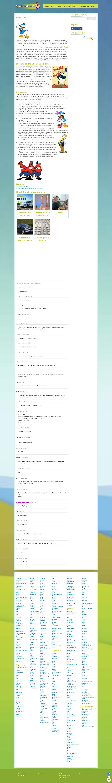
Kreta (53, 683)
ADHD (53, 578)
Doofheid (54, 597)
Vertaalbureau (19, 661)
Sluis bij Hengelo (44, 694)
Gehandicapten (55, 608)
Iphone (68, 667)
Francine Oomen (71, 584)
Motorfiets (42, 680)
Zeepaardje (32, 683)
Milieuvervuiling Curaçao (21, 598)
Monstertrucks (70, 714)
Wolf (31, 677)
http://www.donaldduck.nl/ (24, 186)
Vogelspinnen (33, 664)
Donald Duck (70, 583)
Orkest (83, 592)
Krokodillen (32, 605)
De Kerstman (43, 622)
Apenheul (18, 670)
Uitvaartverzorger (20, 658)
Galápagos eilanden (56, 672)
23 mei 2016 (22, 530)
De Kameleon (70, 644)
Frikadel (42, 589)
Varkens (32, 675)
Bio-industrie (70, 636)
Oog (53, 624)
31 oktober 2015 (23, 411)
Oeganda (54, 700)
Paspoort (42, 684)
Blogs (93, 6)
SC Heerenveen (85, 655)
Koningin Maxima (71, 589)
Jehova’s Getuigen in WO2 (88, 603)
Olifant (31, 622)
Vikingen (42, 712)
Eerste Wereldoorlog (45, 648)
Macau (53, 688)
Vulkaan (18, 608)
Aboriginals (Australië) (21, 583)
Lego (68, 698)
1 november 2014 (28, 296)
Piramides (42, 686)
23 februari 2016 (26, 468)
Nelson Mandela (70, 597)
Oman (53, 702)
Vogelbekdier (33, 663)
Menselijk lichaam (56, 620)
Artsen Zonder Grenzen (87, 709)
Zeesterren (32, 686)
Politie (17, 648)
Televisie (42, 702)
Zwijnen (32, 656)
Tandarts (18, 653)
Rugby (83, 653)
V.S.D (53, 642)
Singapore (54, 714)
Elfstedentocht (85, 628)
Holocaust (84, 602)
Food (83, 686)
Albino (53, 581)
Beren (17, 673)
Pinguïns (32, 636)
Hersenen (54, 613)
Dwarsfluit (84, 583)
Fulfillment (69, 661)
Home (47, 6)
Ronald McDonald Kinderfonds (89, 697)
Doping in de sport (71, 650)
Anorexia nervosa (56, 584)
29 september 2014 (26, 288)
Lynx (31, 614)
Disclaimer (22, 775)
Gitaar (83, 584)
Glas (41, 656)
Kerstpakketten (70, 684)
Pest (53, 627)
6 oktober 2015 (23, 391)
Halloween (42, 619)
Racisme (69, 728)
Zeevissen (84, 678)
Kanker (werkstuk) (56, 617)
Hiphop (83, 588)
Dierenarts (18, 628)
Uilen (31, 653)
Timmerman (18, 656)
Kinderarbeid (43, 669)
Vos (31, 666)
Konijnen (32, 603)
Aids (53, 580)
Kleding (42, 670)
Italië (53, 678)
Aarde (17, 581)
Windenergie (69, 619)
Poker (83, 650)
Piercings (69, 723)
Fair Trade (84, 692)
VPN (68, 750)
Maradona (69, 592)
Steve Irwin (69, 602)
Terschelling (55, 719)
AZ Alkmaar (84, 616)
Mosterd (42, 600)
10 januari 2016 (24, 352)
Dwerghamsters (19, 694)
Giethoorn (42, 655)
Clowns (17, 627)
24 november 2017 (23, 548)
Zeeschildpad (33, 684)
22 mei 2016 (24, 520)
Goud (68, 672)
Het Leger (18, 644)
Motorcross (84, 642)
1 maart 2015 (22, 382)
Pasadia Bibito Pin (71, 720)
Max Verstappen (70, 595)
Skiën (83, 663)
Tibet (53, 720)
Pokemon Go (70, 725)
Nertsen (32, 619)
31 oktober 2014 (23, 323)
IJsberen (32, 586)
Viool (83, 594)
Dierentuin (18, 686)
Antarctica (54, 655)
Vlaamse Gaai (33, 658)
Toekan (31, 650)
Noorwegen (54, 698)
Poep (41, 689)
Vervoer (68, 745)
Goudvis (18, 708)
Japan (53, 681)
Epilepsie (54, 602)
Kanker (53, 614)
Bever (17, 675)
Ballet (83, 617)
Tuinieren (69, 739)
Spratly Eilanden (20, 605)
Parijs (53, 708)
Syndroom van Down (57, 641)
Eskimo (17, 588)
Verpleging (18, 659)
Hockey (83, 636)
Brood (41, 583)
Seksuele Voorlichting (57, 633)
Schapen (32, 642)
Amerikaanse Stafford (21, 666)
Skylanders (69, 733)
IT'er (17, 636)
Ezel (17, 700)
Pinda (41, 602)
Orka (31, 625)
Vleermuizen (33, 659)
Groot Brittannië (55, 675)
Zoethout (42, 611)
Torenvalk (32, 652)
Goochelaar (18, 634)
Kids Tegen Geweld (86, 695)
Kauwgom (42, 595)
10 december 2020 (23, 558)
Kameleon (32, 591)
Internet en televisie (45, 662)
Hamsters (32, 580)
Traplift (68, 737)
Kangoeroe (32, 592)
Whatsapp (69, 758)
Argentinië (54, 656)
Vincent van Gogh (71, 603)
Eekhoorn (18, 695)
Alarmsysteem (70, 626)
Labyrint (68, 695)
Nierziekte (54, 622)
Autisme (54, 588)
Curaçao (54, 666)
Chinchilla (18, 683)
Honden (32, 583)
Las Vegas (54, 684)
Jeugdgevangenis (71, 680)
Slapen (53, 636)
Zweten (53, 647)
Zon (17, 614)
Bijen (17, 678)
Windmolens (69, 620)
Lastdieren (32, 608)
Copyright (62, 773)
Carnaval (42, 617)
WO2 (83, 606)
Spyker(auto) (43, 695)
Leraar (17, 645)
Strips (41, 698)
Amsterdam (54, 653)
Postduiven (32, 638)
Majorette (84, 641)
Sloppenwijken (85, 700)
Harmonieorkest (85, 586)
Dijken (68, 648)
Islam (68, 678)
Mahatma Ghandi (71, 591)
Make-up (69, 706)
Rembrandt (69, 598)
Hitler (83, 598)
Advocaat (18, 619)
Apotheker (18, 620)
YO (17, 558)
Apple (41, 634)
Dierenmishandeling (71, 647)
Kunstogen (54, 619)
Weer (17, 611)
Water (41, 609)
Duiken (83, 625)
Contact (82, 773)
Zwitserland (54, 728)
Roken (53, 631)
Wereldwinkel (70, 756)
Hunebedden (43, 661)
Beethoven (84, 578)
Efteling (68, 658)
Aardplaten (18, 580)
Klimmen (84, 639)
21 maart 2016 (33, 502)
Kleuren (68, 694)
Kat (31, 595)
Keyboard (84, 589)
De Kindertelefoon (86, 694)
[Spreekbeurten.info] (24, 5)
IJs (41, 592)
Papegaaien (33, 633)
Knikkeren (42, 672)
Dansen (83, 581)
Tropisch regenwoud (20, 606)
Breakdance (84, 580)
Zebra (31, 678)
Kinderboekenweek (71, 686)
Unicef (83, 698)
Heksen (42, 658)
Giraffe (17, 705)
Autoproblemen (70, 630)
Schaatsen (84, 656)
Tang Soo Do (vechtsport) (88, 666)
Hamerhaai (18, 716)
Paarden (32, 627)
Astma (53, 586)
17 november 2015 (25, 427)
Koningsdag (43, 623)
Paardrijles (84, 647)
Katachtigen (33, 594)
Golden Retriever (20, 706)
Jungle (17, 594)
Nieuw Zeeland (55, 697)
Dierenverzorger (19, 631)
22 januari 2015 (25, 361)
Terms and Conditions (65, 775)
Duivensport (84, 627)
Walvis (31, 667)
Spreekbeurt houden (70, 6)
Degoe (17, 684)
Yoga (83, 677)
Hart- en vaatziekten (56, 611)
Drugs (68, 656)
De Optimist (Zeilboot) (72, 716)
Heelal (17, 592)
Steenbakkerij (43, 697)
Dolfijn (17, 689)
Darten (83, 623)
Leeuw (31, 609)
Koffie (41, 597)
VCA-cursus (69, 741)
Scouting (84, 658)
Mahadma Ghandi (44, 673)
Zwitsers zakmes (44, 722)
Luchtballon (69, 703)
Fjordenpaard (19, 702)
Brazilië (53, 661)
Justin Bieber (70, 586)
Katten (31, 597)
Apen (17, 669)
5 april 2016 (21, 511)
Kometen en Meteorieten (21, 597)
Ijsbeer (31, 584)
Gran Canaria (55, 673)
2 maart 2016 (24, 478)
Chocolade (42, 584)
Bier (41, 581)
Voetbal (83, 675)
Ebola (53, 600)
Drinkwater (69, 651)
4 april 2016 (24, 401)
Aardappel (42, 578)
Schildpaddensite (86, 720)
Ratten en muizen (34, 639)
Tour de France (85, 669)
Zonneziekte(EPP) (56, 645)
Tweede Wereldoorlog (87, 608)
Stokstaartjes (33, 647)
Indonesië (54, 677)
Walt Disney (69, 605)
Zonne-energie (70, 622)
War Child (84, 723)
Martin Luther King (71, 594)
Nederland (54, 692)
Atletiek (83, 612)
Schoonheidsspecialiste (21, 650)
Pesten (68, 722)
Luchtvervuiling (70, 705)
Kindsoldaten (70, 689)
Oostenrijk (54, 703)
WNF (83, 725)
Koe (31, 600)
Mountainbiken (85, 644)
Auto (41, 636)
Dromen (68, 653)
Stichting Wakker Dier (87, 722)
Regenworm (33, 641)
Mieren (31, 617)
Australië (54, 659)
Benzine (69, 633)
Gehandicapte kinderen (57, 606)
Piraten (42, 687)
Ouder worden (55, 625)
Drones (68, 655)
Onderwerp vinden (56, 6)
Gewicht (54, 609)
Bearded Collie (19, 672)
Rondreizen (18, 603)
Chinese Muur (19, 586)
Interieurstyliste (19, 637)
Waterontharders (70, 755)
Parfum (68, 717)
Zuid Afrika (54, 727)
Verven (68, 752)
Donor (53, 595)
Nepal (53, 694)
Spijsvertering (55, 638)
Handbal (84, 634)
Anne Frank (69, 580)
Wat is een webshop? (72, 753)
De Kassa (69, 683)
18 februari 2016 (24, 457)
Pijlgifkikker (32, 634)
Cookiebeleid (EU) (64, 778)
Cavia (17, 680)
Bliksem (69, 609)
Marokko (54, 689)
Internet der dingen (44, 664)
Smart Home (70, 734)
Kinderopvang (19, 639)
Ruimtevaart (43, 691)
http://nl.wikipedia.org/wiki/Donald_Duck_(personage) (30, 188)
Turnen (83, 670)
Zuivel (41, 613)
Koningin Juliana (70, 588)
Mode (41, 675)
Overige (23, 14)
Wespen (32, 672)
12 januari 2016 (25, 314)
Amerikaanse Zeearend (21, 667)
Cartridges (69, 639)
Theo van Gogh (44, 705)
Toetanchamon (43, 708)
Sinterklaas (43, 625)
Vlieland (54, 725)
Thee (41, 608)
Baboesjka (69, 631)
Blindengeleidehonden (57, 594)
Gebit (53, 605)
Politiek (68, 727)
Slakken (32, 644)
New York (54, 695)
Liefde (68, 702)
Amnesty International (87, 690)
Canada (54, 663)
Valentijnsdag (43, 628)
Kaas (41, 594)
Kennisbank (42, 773)
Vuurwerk (42, 630)
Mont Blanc (18, 600)
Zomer (68, 761)
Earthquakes (85, 683)
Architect (18, 622)
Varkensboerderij (71, 742)
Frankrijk (54, 670)
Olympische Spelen (86, 645)
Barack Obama (70, 581)
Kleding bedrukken (71, 692)
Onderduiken (85, 605)
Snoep (41, 603)
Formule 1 (84, 633)
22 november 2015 (26, 437)
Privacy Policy (23, 773)
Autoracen (84, 614)
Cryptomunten (70, 642)
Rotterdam (54, 713)
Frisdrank (42, 591)
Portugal (54, 709)
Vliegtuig (69, 747)
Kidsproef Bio (85, 715)
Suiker (41, 606)
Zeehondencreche (86, 703)
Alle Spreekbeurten (83, 6)
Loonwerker (18, 647)
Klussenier (18, 641)
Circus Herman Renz (71, 641)
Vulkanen (18, 609)
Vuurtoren (42, 716)
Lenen (68, 697)
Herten (31, 581)
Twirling (83, 673)
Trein (41, 709)
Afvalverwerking (70, 628)
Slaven (42, 692)
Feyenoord (84, 631)
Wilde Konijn (33, 674)
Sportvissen (84, 664)
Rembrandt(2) (70, 600)
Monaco (54, 691)
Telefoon (42, 700)
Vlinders (32, 661)
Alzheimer (54, 583)
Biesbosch (18, 584)
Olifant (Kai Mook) (34, 624)
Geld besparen (70, 666)
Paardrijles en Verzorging (87, 648)
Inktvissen (32, 588)
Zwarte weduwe (33, 688)
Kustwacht (84, 717)
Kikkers (32, 598)
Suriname (54, 717)
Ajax (83, 611)
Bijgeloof (69, 634)
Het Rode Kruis (85, 714)
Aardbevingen (19, 578)
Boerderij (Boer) (19, 623)
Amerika (54, 652)
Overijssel (54, 705)
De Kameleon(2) (70, 645)
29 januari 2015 (25, 371)
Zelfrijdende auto (71, 759)
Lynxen (31, 616)
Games (68, 662)
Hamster (32, 578)
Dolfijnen (18, 691)
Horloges (42, 659)
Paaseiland (54, 706)
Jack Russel (33, 589)
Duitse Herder (19, 692)
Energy (83, 684)
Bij (16, 677)
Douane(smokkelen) (20, 633)
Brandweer (18, 625)
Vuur (41, 714)
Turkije (53, 723)
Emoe (17, 698)
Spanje (53, 716)
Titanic (42, 706)
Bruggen (69, 637)
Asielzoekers (85, 711)
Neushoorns (33, 620)
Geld (41, 653)
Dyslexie (54, 598)
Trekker (42, 711)
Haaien (17, 714)
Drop (41, 588)
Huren (68, 677)
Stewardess (18, 652)
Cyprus (53, 667)
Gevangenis (69, 669)
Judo (83, 637)
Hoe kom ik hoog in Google (73, 673)
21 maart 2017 (23, 539)
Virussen (54, 644)
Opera (83, 591)
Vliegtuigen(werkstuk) (72, 748)
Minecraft (69, 708)
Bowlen (83, 620)
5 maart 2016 (27, 305)
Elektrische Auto (70, 659)
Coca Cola (42, 586)
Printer (68, 719)
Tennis (83, 667)
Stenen (68, 736)
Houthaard (69, 675)
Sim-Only (69, 731)
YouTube (42, 720)
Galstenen (54, 603)
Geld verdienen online (72, 664)
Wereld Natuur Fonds (87, 701)
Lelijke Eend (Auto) (71, 700)
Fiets (41, 651)
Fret (17, 703)
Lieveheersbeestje (34, 611)
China (53, 664)
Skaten (83, 661)
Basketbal (84, 619)
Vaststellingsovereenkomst (73, 744)
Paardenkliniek (33, 630)
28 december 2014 (26, 343)
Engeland (54, 669)
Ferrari (41, 650)
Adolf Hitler (69, 578)
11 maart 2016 (24, 489)
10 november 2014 (25, 334)
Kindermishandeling (71, 687)
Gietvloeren (69, 670)
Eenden (17, 697)
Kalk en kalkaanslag (71, 681)
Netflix (68, 709)
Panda (31, 631)
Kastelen (42, 666)
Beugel (53, 592)
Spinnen (32, 645)
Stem (53, 639)
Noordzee (18, 602)
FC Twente (84, 630)
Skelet (53, 634)
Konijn (31, 602)
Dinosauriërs (19, 687)
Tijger (31, 649)
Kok (17, 642)
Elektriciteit (69, 611)
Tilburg (53, 722)
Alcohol (42, 580)
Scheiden (69, 730)
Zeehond (32, 680)
